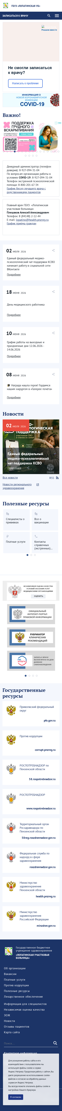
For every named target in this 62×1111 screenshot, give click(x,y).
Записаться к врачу (15, 15)
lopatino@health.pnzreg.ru (32, 220)
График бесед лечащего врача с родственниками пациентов (26, 190)
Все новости (10, 477)
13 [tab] (47, 151)
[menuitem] (15, 968)
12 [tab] (44, 151)
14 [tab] (51, 151)
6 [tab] (22, 151)
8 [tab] (29, 151)
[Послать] (55, 1043)
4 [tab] (15, 152)
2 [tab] (7, 151)
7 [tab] (26, 151)
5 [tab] (18, 151)
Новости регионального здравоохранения (17, 486)
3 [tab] (11, 151)
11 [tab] (40, 151)
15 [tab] (55, 151)
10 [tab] (37, 151)
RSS (51, 478)
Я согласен (15, 1097)
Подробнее (14, 274)
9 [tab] (33, 151)
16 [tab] (58, 151)
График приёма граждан (21, 223)
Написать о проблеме (25, 83)
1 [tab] (3, 151)
